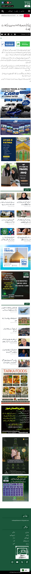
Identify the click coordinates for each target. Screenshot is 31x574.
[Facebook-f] (27, 562)
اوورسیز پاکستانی (26, 541)
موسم (14, 538)
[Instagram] (10, 2)
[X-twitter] (5, 2)
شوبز (14, 541)
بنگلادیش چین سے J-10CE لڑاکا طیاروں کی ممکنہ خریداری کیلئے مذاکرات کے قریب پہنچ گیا (9, 310)
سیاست (27, 544)
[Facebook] (3, 2)
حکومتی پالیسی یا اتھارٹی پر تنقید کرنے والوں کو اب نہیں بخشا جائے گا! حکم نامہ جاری (7, 240)
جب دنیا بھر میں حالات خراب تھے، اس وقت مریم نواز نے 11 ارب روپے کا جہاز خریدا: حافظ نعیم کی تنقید (7, 204)
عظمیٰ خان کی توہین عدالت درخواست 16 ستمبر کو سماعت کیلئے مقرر (21, 15)
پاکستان (27, 535)
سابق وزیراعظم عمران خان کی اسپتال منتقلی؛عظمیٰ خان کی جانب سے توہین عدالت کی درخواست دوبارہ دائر (9, 362)
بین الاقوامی (27, 538)
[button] (3, 11)
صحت (14, 544)
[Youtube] (8, 2)
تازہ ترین (27, 532)
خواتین (13, 532)
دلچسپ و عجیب (12, 535)
